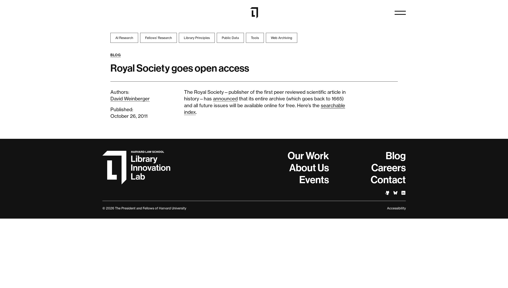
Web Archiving (281, 38)
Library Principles (197, 38)
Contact (388, 180)
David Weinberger (130, 99)
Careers (388, 168)
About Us (309, 168)
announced (225, 99)
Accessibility (396, 208)
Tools (255, 38)
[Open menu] (400, 12)
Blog (115, 55)
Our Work (308, 156)
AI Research (124, 38)
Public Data (230, 38)
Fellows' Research (158, 38)
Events (314, 180)
